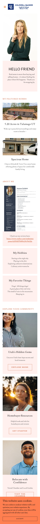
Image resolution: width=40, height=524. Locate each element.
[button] (5, 7)
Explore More (20, 367)
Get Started (20, 431)
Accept (20, 519)
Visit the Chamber (20, 495)
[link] (20, 7)
